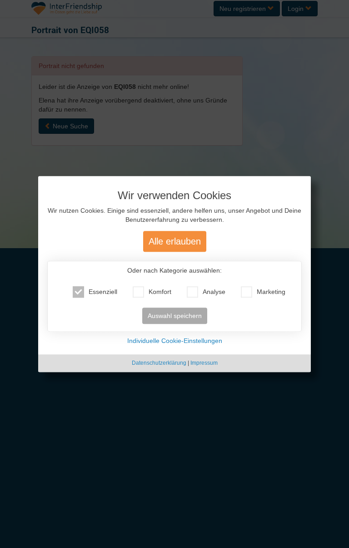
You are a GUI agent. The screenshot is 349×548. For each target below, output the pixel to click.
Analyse (214, 292)
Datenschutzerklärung (159, 363)
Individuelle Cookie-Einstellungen (174, 341)
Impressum (204, 363)
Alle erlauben (175, 242)
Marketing (271, 292)
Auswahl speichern (175, 316)
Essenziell (103, 292)
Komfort (160, 292)
